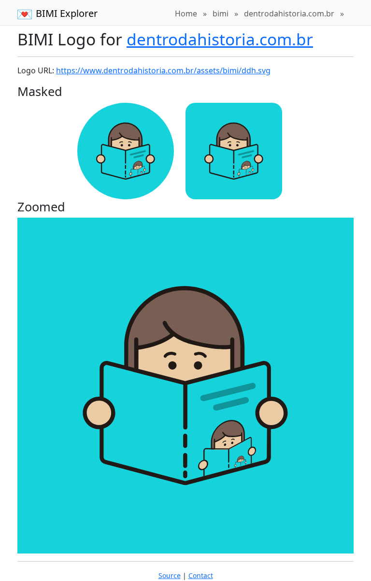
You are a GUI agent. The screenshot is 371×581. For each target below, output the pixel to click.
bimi (220, 13)
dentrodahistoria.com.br (289, 13)
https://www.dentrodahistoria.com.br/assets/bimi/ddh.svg (163, 70)
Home (186, 13)
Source (169, 575)
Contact (200, 575)
